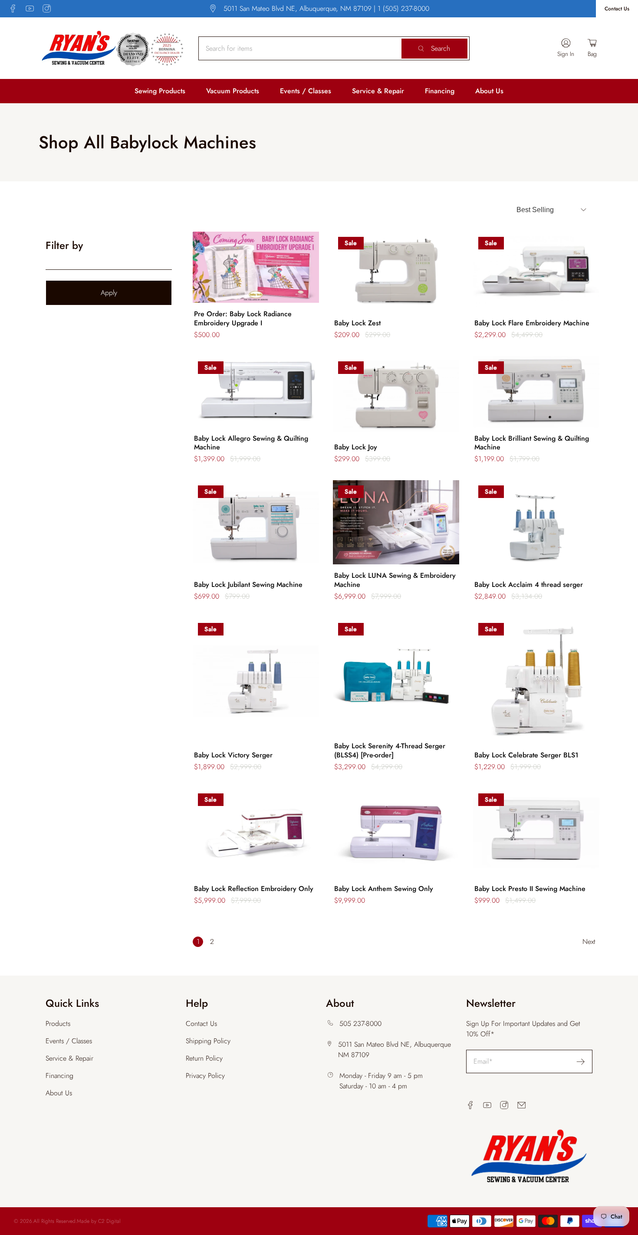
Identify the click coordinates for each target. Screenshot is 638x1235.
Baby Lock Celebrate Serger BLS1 (526, 755)
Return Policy (204, 1058)
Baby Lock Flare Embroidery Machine (531, 323)
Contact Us (617, 9)
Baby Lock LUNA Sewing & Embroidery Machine (395, 580)
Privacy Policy (205, 1076)
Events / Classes (305, 91)
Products (58, 1024)
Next (588, 942)
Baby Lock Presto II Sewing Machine (529, 889)
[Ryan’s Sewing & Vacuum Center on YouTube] (30, 8)
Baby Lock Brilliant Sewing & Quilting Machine (531, 443)
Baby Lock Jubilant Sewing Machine (248, 585)
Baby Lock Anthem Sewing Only (383, 889)
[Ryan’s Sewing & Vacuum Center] (112, 48)
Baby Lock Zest (357, 323)
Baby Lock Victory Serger (233, 755)
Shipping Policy (208, 1041)
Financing (439, 91)
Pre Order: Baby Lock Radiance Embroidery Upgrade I (243, 319)
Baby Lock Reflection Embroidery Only (253, 889)
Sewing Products (160, 91)
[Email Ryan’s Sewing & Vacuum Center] (521, 1105)
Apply (109, 293)
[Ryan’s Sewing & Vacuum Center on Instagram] (47, 8)
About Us (489, 91)
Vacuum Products (232, 91)
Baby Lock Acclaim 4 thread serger (528, 585)
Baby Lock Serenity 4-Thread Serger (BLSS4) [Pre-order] (389, 751)
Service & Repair (378, 91)
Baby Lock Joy (355, 447)
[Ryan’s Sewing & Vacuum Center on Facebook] (13, 8)
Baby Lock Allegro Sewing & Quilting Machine (251, 443)
